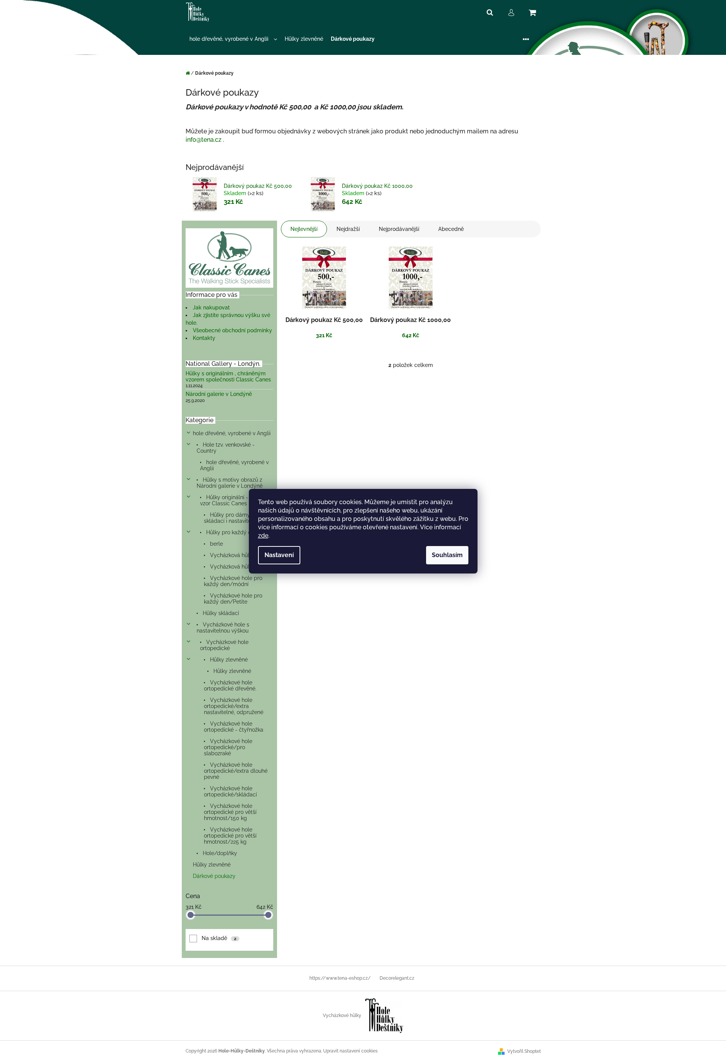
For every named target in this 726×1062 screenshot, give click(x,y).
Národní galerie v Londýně (219, 394)
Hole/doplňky (219, 853)
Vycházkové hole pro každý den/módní (233, 581)
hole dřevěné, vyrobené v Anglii (232, 433)
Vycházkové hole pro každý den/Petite (233, 599)
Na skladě (219, 938)
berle (215, 544)
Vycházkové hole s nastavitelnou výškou (223, 628)
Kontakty (204, 338)
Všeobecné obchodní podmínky (232, 330)
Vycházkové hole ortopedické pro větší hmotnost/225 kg (230, 836)
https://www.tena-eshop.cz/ (340, 978)
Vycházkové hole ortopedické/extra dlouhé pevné (236, 771)
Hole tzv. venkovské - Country (226, 448)
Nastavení (279, 555)
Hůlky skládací (220, 613)
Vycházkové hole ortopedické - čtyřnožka (233, 727)
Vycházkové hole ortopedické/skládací (230, 791)
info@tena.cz (203, 139)
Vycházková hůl (228, 555)
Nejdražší (348, 229)
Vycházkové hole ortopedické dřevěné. (230, 685)
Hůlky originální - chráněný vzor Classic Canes (236, 500)
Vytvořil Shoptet (524, 1051)
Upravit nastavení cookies (350, 1051)
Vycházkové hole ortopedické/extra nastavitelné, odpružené (233, 706)
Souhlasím (447, 555)
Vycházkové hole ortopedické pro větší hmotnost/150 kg (230, 812)
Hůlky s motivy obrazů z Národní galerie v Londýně (230, 483)
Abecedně (451, 229)
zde (263, 535)
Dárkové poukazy (214, 876)
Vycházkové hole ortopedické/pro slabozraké (228, 747)
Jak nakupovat (211, 307)
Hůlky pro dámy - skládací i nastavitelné (231, 518)
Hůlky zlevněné (228, 660)
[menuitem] (233, 39)
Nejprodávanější (399, 229)
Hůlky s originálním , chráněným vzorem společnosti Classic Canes (228, 376)
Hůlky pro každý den (231, 532)
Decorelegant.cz (397, 978)
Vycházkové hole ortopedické (224, 645)
